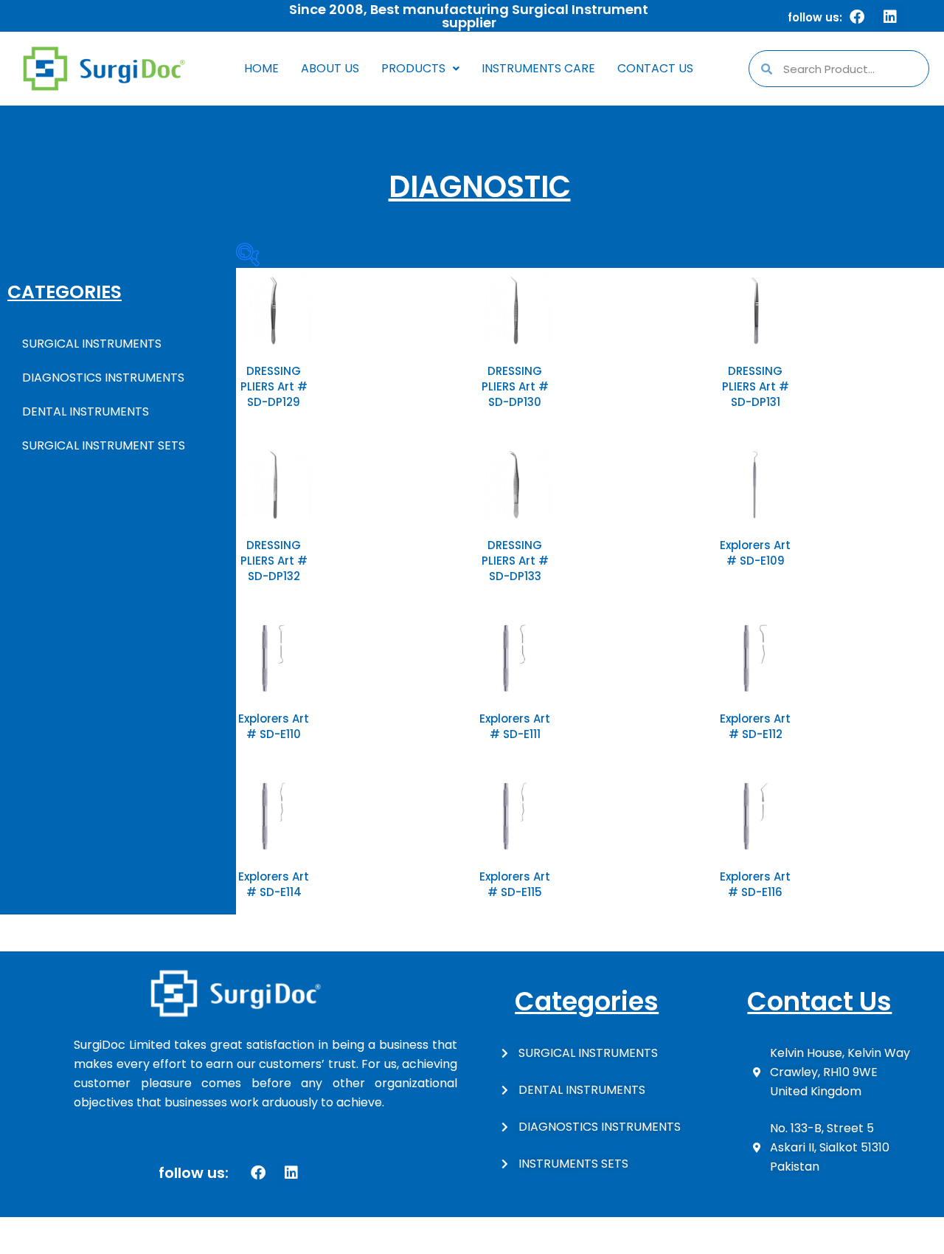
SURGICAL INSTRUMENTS (92, 343)
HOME (261, 68)
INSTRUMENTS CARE (538, 68)
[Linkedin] (890, 17)
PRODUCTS (413, 68)
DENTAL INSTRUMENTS (85, 411)
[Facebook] (857, 17)
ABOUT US (330, 68)
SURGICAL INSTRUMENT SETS (103, 445)
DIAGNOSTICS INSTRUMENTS (103, 377)
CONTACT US (655, 68)
